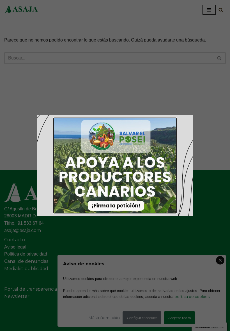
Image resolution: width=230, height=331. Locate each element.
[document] (115, 165)
